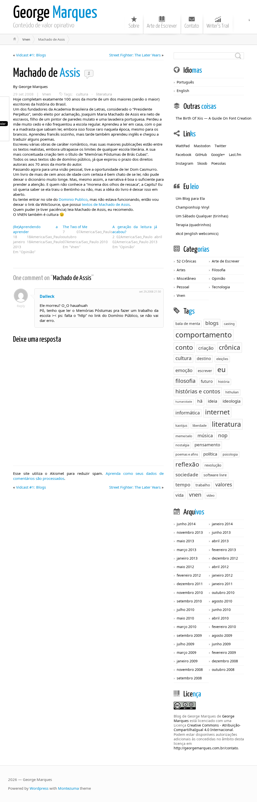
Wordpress (39, 788)
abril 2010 (220, 618)
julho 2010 (185, 609)
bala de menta (187, 323)
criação (206, 348)
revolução (213, 465)
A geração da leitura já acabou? (134, 229)
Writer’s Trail (218, 26)
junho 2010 (221, 609)
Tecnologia (221, 287)
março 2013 (186, 549)
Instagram (184, 163)
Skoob (202, 163)
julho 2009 (185, 644)
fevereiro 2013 (224, 549)
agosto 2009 (222, 635)
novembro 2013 (190, 532)
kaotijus (181, 425)
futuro (207, 381)
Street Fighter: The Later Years (135, 54)
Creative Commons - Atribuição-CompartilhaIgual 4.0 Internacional (207, 727)
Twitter (220, 145)
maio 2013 (185, 541)
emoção (183, 370)
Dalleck (47, 296)
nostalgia (182, 445)
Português (185, 82)
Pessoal (183, 287)
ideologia (232, 401)
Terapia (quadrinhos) (193, 224)
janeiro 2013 (187, 558)
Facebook (183, 154)
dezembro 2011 (190, 583)
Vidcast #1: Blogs (31, 54)
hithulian (232, 392)
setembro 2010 (189, 601)
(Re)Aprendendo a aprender (35, 229)
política (210, 454)
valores (223, 484)
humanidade (183, 401)
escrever (205, 370)
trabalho (203, 485)
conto (184, 347)
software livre (215, 475)
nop (223, 435)
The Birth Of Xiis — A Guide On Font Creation (213, 118)
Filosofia (218, 270)
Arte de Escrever (162, 26)
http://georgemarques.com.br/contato (206, 748)
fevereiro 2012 (189, 575)
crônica (229, 347)
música (205, 435)
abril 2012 (220, 566)
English (183, 90)
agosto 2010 (222, 601)
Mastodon (202, 145)
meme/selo (183, 436)
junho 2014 (186, 523)
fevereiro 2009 (224, 652)
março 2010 (186, 626)
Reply (21, 306)
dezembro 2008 (225, 661)
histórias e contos (197, 391)
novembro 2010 (190, 592)
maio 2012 (185, 566)
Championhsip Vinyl (192, 207)
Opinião (218, 278)
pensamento (207, 445)
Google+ (218, 154)
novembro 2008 (190, 669)
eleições (222, 359)
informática (187, 413)
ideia (212, 401)
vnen (195, 494)
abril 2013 (220, 541)
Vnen (26, 39)
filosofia (185, 380)
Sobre (133, 26)
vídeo (211, 495)
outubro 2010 (223, 592)
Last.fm (235, 154)
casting (229, 323)
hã (200, 401)
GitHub (201, 154)
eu (221, 369)
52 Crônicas (186, 261)
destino (204, 358)
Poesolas (218, 163)
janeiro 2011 (222, 583)
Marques (55, 13)
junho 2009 (221, 644)
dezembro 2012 (225, 558)
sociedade (186, 474)
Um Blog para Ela (190, 198)
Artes (181, 270)
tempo (182, 484)
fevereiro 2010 (224, 626)
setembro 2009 (189, 635)
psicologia (230, 454)
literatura (104, 94)
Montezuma (68, 788)
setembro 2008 (189, 678)
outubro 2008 (223, 669)
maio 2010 (185, 618)
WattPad (183, 145)
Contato (191, 26)
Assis (47, 73)
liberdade (199, 425)
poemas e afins (186, 454)
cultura (82, 94)
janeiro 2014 (222, 523)
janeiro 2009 (187, 661)
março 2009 (186, 652)
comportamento (203, 335)
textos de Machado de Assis (106, 204)
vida (179, 495)
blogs (212, 322)
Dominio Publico (73, 199)
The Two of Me (75, 226)
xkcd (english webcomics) (197, 233)
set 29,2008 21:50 (150, 291)
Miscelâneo (186, 278)
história (223, 381)
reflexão (187, 464)
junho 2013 (221, 532)
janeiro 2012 (222, 575)
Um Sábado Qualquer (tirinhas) (202, 216)
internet (217, 411)
